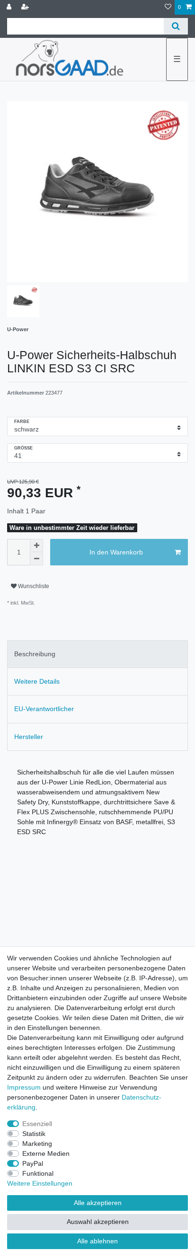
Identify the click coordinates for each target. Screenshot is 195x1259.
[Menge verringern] (36, 558)
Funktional (37, 1173)
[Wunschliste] (168, 7)
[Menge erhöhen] (36, 545)
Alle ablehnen (97, 1241)
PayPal (32, 1163)
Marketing (37, 1143)
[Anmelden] (10, 7)
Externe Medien (46, 1153)
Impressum (24, 1087)
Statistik (33, 1133)
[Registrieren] (26, 7)
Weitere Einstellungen (39, 1183)
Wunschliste (33, 586)
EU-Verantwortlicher (44, 709)
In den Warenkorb (116, 552)
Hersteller (28, 736)
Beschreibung (34, 654)
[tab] (97, 654)
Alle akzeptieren (98, 1202)
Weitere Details (37, 681)
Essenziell (37, 1123)
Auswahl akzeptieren (98, 1221)
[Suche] (176, 26)
